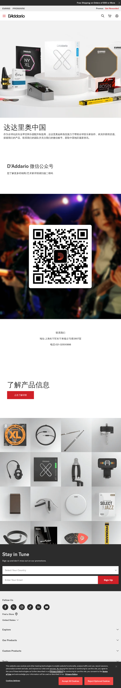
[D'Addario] (16, 16)
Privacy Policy (56, 671)
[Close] (116, 666)
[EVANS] (6, 8)
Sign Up (108, 579)
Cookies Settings (13, 680)
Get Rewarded (112, 8)
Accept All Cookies (70, 681)
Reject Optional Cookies (99, 681)
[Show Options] (115, 570)
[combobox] (59, 570)
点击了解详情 (20, 395)
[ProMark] (19, 8)
